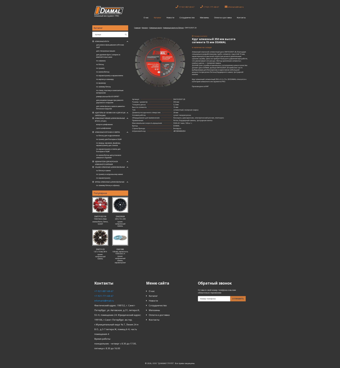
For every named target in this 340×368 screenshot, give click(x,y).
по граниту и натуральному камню (109, 174)
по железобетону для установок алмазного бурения (108, 156)
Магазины (204, 17)
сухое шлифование (103, 128)
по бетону (100, 64)
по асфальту (101, 61)
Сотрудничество (187, 17)
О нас (146, 17)
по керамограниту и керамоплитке (109, 75)
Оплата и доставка (223, 17)
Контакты (241, 17)
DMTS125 (100, 249)
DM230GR (120, 216)
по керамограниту (103, 178)
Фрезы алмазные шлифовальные (109, 182)
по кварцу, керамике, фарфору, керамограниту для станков (108, 144)
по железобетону (102, 72)
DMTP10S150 (100, 216)
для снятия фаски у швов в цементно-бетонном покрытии (110, 107)
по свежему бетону (103, 87)
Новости (170, 17)
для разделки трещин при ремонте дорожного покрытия (109, 101)
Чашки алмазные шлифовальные (110, 167)
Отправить (238, 298)
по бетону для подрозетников (108, 135)
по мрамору (101, 83)
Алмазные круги (102, 41)
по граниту (100, 68)
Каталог (157, 17)
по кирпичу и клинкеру (105, 79)
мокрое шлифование (104, 124)
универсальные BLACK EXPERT (107, 96)
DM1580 (120, 249)
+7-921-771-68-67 (211, 7)
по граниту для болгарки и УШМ (109, 139)
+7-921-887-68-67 (186, 7)
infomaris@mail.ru (235, 7)
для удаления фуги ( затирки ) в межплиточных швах (108, 56)
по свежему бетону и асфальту (108, 185)
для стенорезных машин (105, 51)
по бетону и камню (103, 170)
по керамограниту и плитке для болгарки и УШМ (108, 150)
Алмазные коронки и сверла (107, 132)
